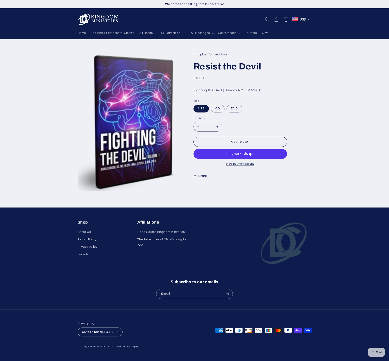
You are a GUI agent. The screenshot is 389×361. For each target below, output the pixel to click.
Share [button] (202, 175)
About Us (84, 232)
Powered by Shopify (126, 346)
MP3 (201, 108)
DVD (234, 108)
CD (217, 108)
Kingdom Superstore (100, 346)
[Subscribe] (228, 294)
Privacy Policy (87, 247)
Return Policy (87, 239)
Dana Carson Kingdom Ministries (161, 232)
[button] (147, 33)
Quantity (199, 118)
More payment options (240, 164)
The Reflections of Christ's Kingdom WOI (162, 242)
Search (83, 254)
